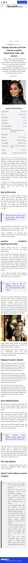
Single (25, 123)
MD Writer (14, 76)
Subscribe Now (22, 2)
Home (10, 41)
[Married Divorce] (14, 6)
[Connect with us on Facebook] (1, 2)
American (24, 117)
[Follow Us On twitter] (4, 2)
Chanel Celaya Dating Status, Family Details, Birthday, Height (15, 217)
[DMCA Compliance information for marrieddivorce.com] (14, 559)
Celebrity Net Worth (16, 465)
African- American (22, 137)
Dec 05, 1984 (23, 111)
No (25, 134)
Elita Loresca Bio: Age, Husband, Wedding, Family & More (15, 288)
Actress (17, 41)
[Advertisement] (14, 23)
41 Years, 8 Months (22, 114)
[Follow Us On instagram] (6, 2)
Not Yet (24, 126)
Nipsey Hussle (5, 251)
